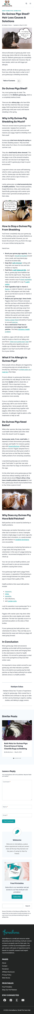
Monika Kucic (9, 752)
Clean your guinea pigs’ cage (19, 342)
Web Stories (6, 978)
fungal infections (13, 446)
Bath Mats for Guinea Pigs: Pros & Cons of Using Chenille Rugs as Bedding (16, 746)
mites (7, 594)
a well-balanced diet (19, 270)
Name (5, 807)
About (4, 963)
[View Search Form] (26, 3)
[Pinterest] (11, 1000)
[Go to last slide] (5, 738)
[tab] (13, 758)
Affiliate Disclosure (8, 972)
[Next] (28, 738)
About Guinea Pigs (7, 11)
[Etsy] (17, 1000)
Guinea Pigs (17, 11)
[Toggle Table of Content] (18, 80)
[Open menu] (30, 3)
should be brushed (21, 256)
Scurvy (7, 289)
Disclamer (5, 969)
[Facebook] (4, 1000)
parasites (8, 596)
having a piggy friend (12, 320)
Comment (6, 782)
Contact (4, 966)
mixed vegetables (26, 279)
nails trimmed (17, 263)
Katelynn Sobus (8, 25)
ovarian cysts (12, 601)
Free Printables (7, 987)
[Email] (23, 1000)
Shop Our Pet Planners (9, 990)
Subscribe (17, 897)
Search (27, 906)
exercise (15, 322)
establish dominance (22, 540)
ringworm (8, 591)
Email (5, 815)
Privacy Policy (6, 975)
